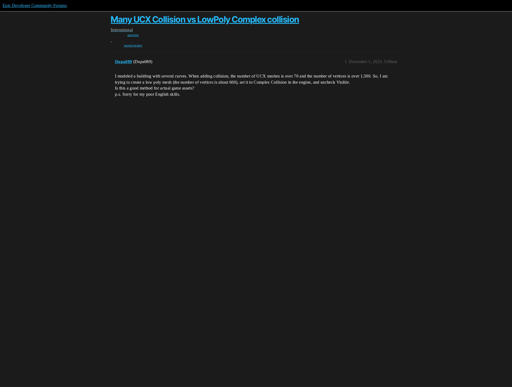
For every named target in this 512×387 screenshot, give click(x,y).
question (133, 35)
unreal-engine (133, 45)
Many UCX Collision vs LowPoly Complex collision (205, 19)
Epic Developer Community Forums (35, 5)
